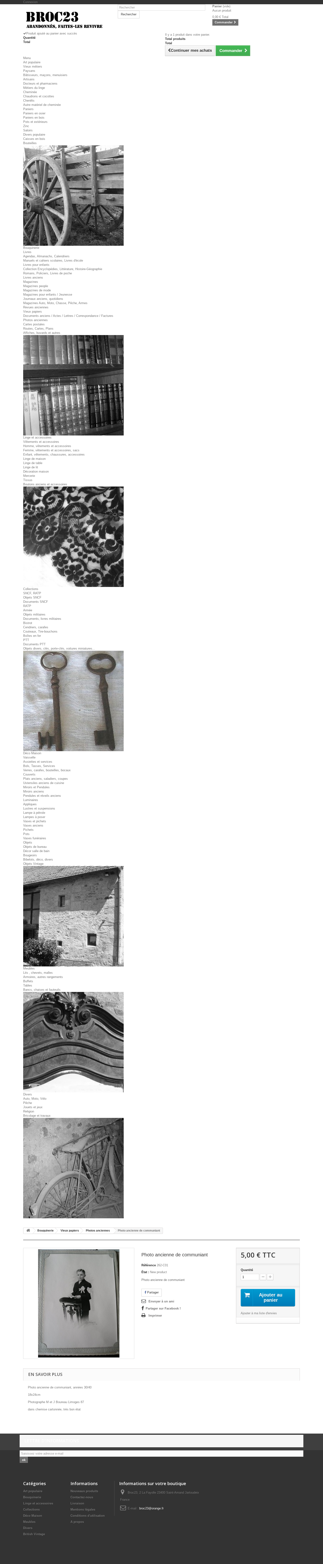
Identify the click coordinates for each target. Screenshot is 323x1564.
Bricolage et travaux (37, 1115)
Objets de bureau (35, 847)
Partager (152, 1292)
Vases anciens (33, 825)
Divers (27, 1094)
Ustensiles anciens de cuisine (43, 783)
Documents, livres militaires (42, 618)
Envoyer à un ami (161, 1301)
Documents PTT (34, 644)
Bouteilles (30, 143)
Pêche (27, 1103)
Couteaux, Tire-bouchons (40, 631)
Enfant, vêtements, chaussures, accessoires (54, 454)
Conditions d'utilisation (87, 1515)
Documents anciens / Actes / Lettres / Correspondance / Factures (68, 316)
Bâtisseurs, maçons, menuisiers (45, 75)
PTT (26, 640)
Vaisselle (29, 757)
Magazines (30, 282)
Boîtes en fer (32, 636)
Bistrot (27, 623)
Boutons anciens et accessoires (45, 484)
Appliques (30, 804)
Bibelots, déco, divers (38, 859)
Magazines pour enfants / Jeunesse (47, 294)
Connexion (30, 2)
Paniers (28, 109)
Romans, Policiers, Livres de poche (47, 273)
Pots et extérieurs (35, 122)
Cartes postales (34, 324)
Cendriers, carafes (35, 627)
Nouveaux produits (84, 1491)
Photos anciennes (35, 320)
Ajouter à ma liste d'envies (259, 1313)
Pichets (28, 830)
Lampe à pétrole (34, 812)
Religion (28, 1111)
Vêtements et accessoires (41, 442)
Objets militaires (34, 614)
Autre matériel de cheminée (42, 105)
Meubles (29, 968)
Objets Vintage (33, 864)
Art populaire (31, 62)
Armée (27, 610)
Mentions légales (82, 1509)
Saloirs (28, 130)
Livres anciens (33, 277)
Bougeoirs (30, 855)
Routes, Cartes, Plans (38, 328)
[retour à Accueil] (28, 1231)
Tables (27, 985)
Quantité (247, 1270)
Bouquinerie (31, 248)
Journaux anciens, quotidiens (43, 299)
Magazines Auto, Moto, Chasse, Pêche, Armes (55, 303)
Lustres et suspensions (39, 808)
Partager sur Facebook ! (163, 1308)
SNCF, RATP (32, 593)
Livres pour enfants (36, 265)
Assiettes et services (37, 761)
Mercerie (29, 476)
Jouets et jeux (33, 1107)
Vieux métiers (32, 66)
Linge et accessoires (37, 437)
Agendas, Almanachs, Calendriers (46, 256)
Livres (27, 252)
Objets (27, 842)
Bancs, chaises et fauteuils (42, 989)
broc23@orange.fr (151, 1508)
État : (145, 1272)
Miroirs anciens (33, 791)
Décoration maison (36, 471)
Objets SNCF (32, 597)
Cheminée (30, 92)
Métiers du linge (34, 88)
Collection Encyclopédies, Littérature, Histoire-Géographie (62, 269)
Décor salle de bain (36, 851)
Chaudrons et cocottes (38, 96)
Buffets (28, 981)
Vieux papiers (32, 311)
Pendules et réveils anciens (42, 795)
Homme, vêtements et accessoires (47, 446)
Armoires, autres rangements (43, 977)
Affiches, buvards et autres (41, 333)
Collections (30, 589)
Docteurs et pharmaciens (40, 83)
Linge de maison (34, 459)
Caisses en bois (34, 139)
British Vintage (34, 1534)
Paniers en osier (34, 113)
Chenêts (29, 100)
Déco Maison (32, 753)
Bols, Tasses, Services (39, 766)
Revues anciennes (35, 307)
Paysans (29, 71)
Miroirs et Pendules (36, 787)
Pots (26, 834)
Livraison (77, 1503)
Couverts (29, 774)
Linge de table (32, 463)
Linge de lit (30, 467)
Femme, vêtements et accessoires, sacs (51, 450)
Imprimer (155, 1315)
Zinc (26, 126)
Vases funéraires (34, 838)
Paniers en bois (33, 117)
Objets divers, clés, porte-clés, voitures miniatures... (59, 648)
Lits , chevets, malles (38, 972)
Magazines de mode (37, 290)
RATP (27, 606)
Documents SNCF (35, 601)
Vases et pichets (34, 821)
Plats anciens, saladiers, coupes (45, 778)
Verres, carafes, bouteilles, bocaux (47, 770)
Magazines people (35, 286)
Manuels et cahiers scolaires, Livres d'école (53, 260)
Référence (148, 1265)
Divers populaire (34, 134)
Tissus (27, 480)
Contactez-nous (81, 1497)
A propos (77, 1522)
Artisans (29, 79)
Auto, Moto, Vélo (34, 1098)
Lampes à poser (34, 817)
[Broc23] (67, 19)
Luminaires (30, 800)
